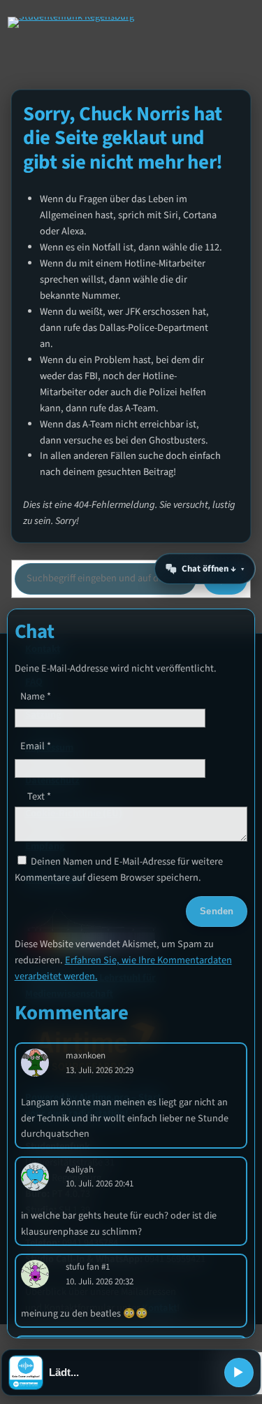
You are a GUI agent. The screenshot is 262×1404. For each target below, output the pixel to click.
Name (35, 696)
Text (39, 796)
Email (35, 746)
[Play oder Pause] (239, 1372)
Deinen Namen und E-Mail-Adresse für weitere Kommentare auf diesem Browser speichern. (119, 869)
